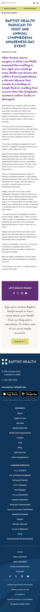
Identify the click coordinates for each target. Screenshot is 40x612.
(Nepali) (20, 490)
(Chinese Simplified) (20, 475)
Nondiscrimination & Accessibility (20, 599)
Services (20, 423)
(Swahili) (20, 514)
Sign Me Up (19, 341)
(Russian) (20, 495)
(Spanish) (20, 500)
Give (20, 442)
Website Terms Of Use (20, 589)
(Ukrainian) (20, 509)
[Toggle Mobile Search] (34, 3)
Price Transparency (20, 457)
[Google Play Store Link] (29, 394)
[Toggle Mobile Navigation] (37, 3)
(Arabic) (20, 470)
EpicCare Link (20, 452)
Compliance (20, 594)
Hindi (20, 534)
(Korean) (20, 485)
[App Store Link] (10, 394)
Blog (20, 447)
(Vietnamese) (20, 504)
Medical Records (20, 428)
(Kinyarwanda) (20, 539)
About (20, 413)
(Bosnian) (20, 529)
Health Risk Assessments (20, 433)
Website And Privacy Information (20, 585)
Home (20, 552)
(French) (20, 480)
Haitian (20, 519)
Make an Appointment (20, 567)
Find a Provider (30, 8)
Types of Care (20, 418)
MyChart (20, 571)
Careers (20, 438)
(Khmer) (20, 524)
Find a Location (10, 8)
